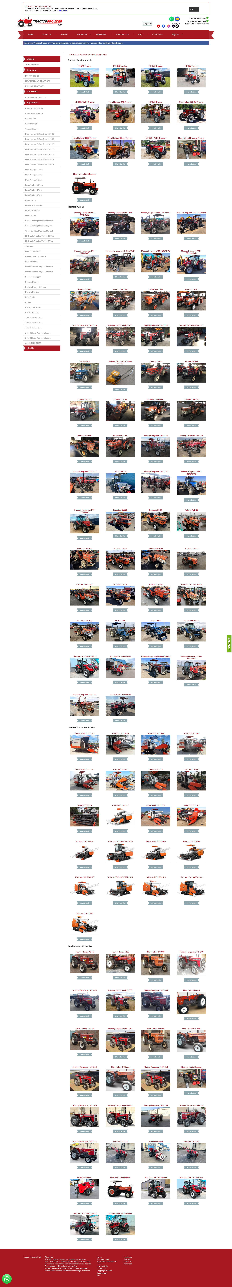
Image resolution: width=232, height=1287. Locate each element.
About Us (46, 34)
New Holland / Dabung (191, 1067)
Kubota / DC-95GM (120, 733)
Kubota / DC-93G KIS (84, 877)
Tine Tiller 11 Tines (33, 317)
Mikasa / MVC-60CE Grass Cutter (120, 362)
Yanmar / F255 (156, 361)
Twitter (127, 1259)
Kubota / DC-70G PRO (156, 841)
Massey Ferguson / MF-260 (120, 1028)
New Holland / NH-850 (120, 1177)
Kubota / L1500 (155, 289)
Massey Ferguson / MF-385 (84, 990)
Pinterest (128, 1264)
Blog (98, 1275)
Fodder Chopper (32, 210)
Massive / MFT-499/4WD (156, 1177)
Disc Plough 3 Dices (34, 175)
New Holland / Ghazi (191, 1028)
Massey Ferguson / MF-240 (191, 952)
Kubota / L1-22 (120, 548)
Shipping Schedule (104, 1270)
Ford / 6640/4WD (191, 620)
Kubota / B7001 (84, 289)
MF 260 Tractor (120, 66)
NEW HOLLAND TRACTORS (37, 81)
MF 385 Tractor (191, 66)
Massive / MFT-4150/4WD (120, 1213)
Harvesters (82, 34)
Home (30, 34)
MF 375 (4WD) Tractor (156, 138)
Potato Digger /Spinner (35, 287)
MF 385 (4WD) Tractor (85, 102)
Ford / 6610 (84, 361)
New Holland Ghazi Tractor (120, 138)
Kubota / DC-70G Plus (84, 733)
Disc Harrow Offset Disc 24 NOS (39, 159)
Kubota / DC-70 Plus (85, 841)
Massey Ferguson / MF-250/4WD (155, 212)
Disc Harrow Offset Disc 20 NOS (39, 154)
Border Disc (30, 118)
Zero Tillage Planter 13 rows (38, 333)
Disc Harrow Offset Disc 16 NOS (39, 144)
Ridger (28, 302)
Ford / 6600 (120, 620)
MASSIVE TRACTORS (34, 86)
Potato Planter (32, 292)
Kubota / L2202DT (85, 620)
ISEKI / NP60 (120, 471)
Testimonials (102, 1273)
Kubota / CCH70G (120, 805)
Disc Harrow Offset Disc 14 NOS (39, 139)
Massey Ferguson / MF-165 (156, 435)
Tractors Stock (103, 1259)
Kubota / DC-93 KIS (191, 841)
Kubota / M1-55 (85, 399)
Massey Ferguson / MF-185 (84, 694)
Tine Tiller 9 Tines (33, 328)
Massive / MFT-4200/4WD (84, 1213)
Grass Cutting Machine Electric (39, 220)
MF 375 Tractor (156, 66)
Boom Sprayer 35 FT (34, 108)
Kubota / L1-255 (120, 435)
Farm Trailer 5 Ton (33, 190)
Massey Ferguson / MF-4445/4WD (84, 213)
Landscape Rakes (32, 251)
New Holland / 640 (191, 990)
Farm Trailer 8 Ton (33, 195)
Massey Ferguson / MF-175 (156, 471)
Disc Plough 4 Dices (34, 180)
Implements (101, 34)
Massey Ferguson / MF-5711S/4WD (191, 252)
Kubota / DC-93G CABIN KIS (120, 877)
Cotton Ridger (31, 129)
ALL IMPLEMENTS (33, 343)
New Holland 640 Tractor (120, 102)
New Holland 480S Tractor (84, 138)
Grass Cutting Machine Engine (38, 226)
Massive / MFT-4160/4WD (191, 1177)
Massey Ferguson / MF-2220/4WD (191, 657)
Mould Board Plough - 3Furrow (39, 271)
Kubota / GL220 (120, 510)
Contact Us (157, 34)
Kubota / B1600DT (156, 399)
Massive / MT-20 (191, 1141)
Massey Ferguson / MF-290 (84, 325)
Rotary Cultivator (33, 307)
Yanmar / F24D (191, 361)
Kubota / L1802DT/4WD (191, 584)
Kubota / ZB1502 (120, 289)
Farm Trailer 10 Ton (34, 185)
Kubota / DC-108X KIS (156, 877)
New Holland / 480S (155, 952)
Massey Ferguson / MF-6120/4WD (84, 252)
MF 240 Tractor (84, 66)
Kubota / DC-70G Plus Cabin (120, 841)
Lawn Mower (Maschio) (35, 256)
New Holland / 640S (120, 952)
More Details (84, 92)
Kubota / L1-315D (84, 548)
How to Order (122, 34)
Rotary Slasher (31, 312)
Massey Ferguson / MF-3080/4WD (84, 511)
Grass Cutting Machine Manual (39, 231)
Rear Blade (30, 297)
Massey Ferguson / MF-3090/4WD (191, 472)
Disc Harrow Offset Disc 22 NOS (39, 164)
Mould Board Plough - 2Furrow (39, 266)
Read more (63, 10)
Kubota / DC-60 (191, 769)
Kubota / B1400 (191, 399)
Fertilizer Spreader (33, 205)
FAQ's (141, 34)
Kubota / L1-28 (120, 399)
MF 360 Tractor (156, 102)
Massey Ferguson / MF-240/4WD (155, 251)
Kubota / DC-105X (156, 733)
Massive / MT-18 (120, 1141)
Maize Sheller (31, 261)
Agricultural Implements (107, 1261)
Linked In (127, 1261)
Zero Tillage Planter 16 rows (38, 338)
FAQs (99, 1264)
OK (192, 9)
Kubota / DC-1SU (191, 805)
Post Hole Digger (33, 277)
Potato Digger (31, 282)
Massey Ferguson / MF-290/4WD (155, 656)
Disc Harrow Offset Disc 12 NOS (39, 134)
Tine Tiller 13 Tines (33, 322)
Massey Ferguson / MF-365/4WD (191, 212)
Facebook (128, 1257)
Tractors (64, 34)
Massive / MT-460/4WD (120, 656)
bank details (112, 42)
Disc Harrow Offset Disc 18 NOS (39, 149)
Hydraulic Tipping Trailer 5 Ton (39, 241)
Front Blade (30, 215)
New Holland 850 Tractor (84, 174)
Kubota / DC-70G (191, 733)
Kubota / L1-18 (191, 289)
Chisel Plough (31, 124)
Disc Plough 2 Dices (34, 169)
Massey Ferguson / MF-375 (191, 1105)
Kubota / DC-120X (84, 913)
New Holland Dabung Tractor (191, 138)
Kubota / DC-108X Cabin (191, 877)
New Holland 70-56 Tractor (191, 102)
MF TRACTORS (32, 76)
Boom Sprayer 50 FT (34, 113)
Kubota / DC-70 (120, 769)
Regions (175, 34)
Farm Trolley (31, 200)
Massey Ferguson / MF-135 (120, 212)
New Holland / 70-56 (84, 952)
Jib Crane (29, 246)
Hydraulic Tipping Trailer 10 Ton (39, 236)
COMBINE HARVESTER (35, 97)
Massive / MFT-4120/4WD (84, 656)
